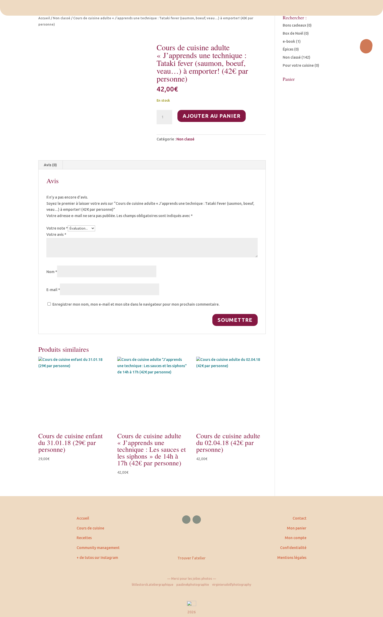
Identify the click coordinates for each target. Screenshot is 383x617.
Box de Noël (293, 33)
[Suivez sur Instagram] (197, 519)
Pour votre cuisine (298, 65)
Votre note (57, 228)
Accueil (44, 18)
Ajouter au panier (211, 116)
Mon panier (296, 528)
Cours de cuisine (90, 528)
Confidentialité (293, 548)
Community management (98, 548)
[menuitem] (191, 8)
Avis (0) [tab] (50, 165)
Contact (299, 518)
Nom (51, 272)
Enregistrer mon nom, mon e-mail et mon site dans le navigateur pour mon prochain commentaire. (135, 304)
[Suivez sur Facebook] (186, 519)
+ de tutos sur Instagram (97, 558)
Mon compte (295, 538)
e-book (289, 41)
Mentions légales (291, 558)
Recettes (84, 538)
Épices (288, 49)
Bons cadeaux (294, 25)
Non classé (61, 18)
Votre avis (56, 234)
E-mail (53, 290)
